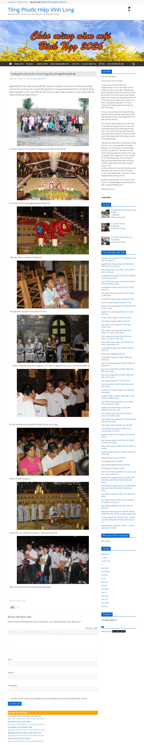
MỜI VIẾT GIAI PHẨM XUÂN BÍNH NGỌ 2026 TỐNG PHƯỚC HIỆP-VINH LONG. (118, 480)
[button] (11, 632)
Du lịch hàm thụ (89, 64)
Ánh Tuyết (105, 603)
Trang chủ (18, 64)
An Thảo (104, 575)
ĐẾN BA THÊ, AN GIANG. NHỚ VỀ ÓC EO (24, 733)
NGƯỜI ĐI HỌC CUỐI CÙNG (19, 722)
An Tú (103, 578)
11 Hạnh (104, 558)
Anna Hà (104, 606)
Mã (96, 628)
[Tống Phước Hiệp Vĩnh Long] (10, 64)
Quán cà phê (42, 64)
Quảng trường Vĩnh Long (124, 299)
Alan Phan (105, 568)
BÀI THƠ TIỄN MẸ (125, 425)
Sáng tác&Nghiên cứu (59, 64)
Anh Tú (104, 592)
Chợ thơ (75, 64)
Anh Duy (104, 582)
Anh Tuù (104, 599)
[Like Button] (12, 607)
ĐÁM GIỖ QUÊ (119, 354)
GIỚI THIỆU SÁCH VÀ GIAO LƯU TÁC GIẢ (24, 716)
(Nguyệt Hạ (105, 554)
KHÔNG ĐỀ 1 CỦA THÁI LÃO (119, 381)
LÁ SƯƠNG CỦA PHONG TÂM (52, 2)
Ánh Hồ (104, 585)
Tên (10, 659)
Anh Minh (105, 589)
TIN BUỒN (121, 458)
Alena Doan (105, 571)
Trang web (12, 685)
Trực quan (88, 628)
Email (11, 672)
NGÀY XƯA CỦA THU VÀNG (19, 738)
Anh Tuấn (105, 596)
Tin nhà (29, 64)
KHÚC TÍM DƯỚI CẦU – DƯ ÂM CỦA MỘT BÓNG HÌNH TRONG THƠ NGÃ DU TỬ (118, 519)
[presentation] (11, 632)
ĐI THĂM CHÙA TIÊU (124, 318)
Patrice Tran (105, 472)
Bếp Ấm (102, 64)
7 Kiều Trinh (105, 561)
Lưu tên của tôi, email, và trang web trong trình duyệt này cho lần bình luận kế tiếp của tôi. (49, 698)
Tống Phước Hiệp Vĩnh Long (41, 9)
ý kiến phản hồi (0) (39, 79)
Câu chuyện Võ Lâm (115, 64)
